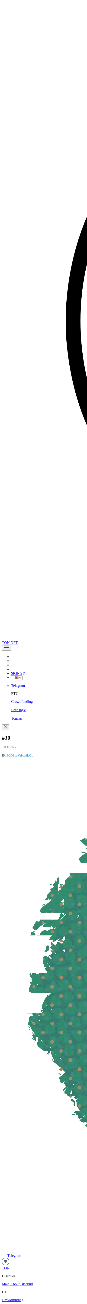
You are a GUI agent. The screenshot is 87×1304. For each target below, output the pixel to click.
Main (6, 1284)
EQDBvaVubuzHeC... (19, 755)
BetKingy (18, 710)
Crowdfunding (22, 702)
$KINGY (18, 673)
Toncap (16, 718)
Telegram (18, 686)
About (14, 1284)
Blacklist (26, 1284)
